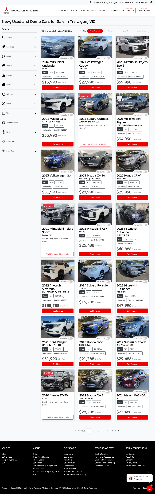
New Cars (68, 460)
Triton (35, 454)
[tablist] (118, 31)
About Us (130, 457)
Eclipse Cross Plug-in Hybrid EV (46, 471)
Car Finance (69, 465)
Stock (73, 10)
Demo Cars (68, 457)
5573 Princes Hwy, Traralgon (105, 2)
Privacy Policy (132, 462)
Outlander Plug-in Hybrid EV (45, 465)
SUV (3, 462)
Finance (90, 10)
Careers (129, 460)
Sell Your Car (128, 10)
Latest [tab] (110, 31)
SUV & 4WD (7, 457)
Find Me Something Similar (95, 144)
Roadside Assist (102, 465)
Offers (82, 10)
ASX (34, 474)
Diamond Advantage (104, 460)
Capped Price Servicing (105, 462)
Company (114, 10)
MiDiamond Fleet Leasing (75, 474)
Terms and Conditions (135, 465)
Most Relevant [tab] (95, 31)
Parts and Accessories (104, 457)
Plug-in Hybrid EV (9, 460)
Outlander (37, 462)
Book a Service (143, 10)
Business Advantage (73, 471)
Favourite (63, 58)
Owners (102, 10)
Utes (4, 454)
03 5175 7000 (128, 2)
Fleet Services (70, 468)
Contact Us (130, 454)
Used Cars (68, 454)
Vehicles (62, 10)
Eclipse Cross (38, 468)
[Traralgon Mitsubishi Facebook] (151, 2)
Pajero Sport (38, 460)
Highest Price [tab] (126, 31)
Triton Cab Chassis (41, 457)
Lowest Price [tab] (141, 31)
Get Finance (58, 87)
